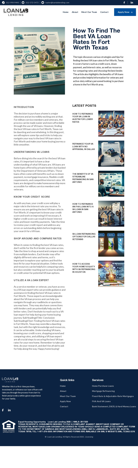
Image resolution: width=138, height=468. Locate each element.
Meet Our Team (89, 12)
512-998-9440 (12, 2)
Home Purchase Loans (103, 386)
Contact (104, 12)
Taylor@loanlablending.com (57, 2)
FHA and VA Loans (101, 401)
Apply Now (125, 12)
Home (66, 12)
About (75, 12)
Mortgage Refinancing (103, 391)
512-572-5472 (32, 2)
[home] (16, 12)
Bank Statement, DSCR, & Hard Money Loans (114, 406)
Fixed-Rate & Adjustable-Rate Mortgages (113, 396)
